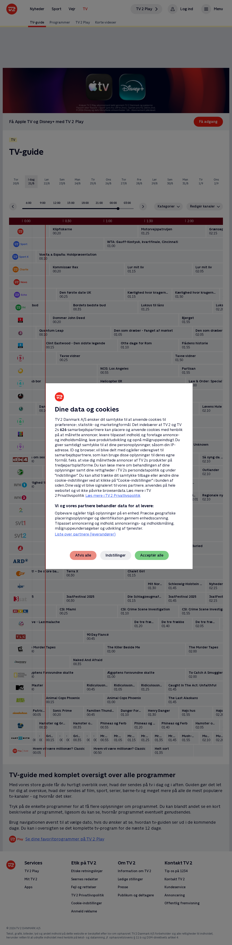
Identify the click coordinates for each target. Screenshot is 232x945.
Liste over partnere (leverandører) (85, 534)
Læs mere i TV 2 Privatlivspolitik (112, 495)
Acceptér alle (151, 555)
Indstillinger (116, 555)
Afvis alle (83, 555)
